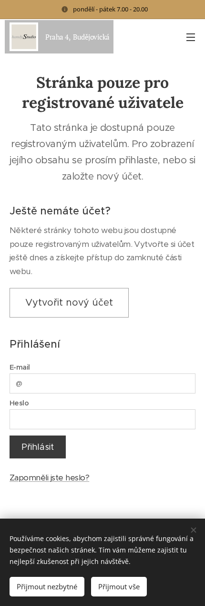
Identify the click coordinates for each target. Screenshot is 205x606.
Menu (190, 36)
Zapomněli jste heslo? (49, 477)
